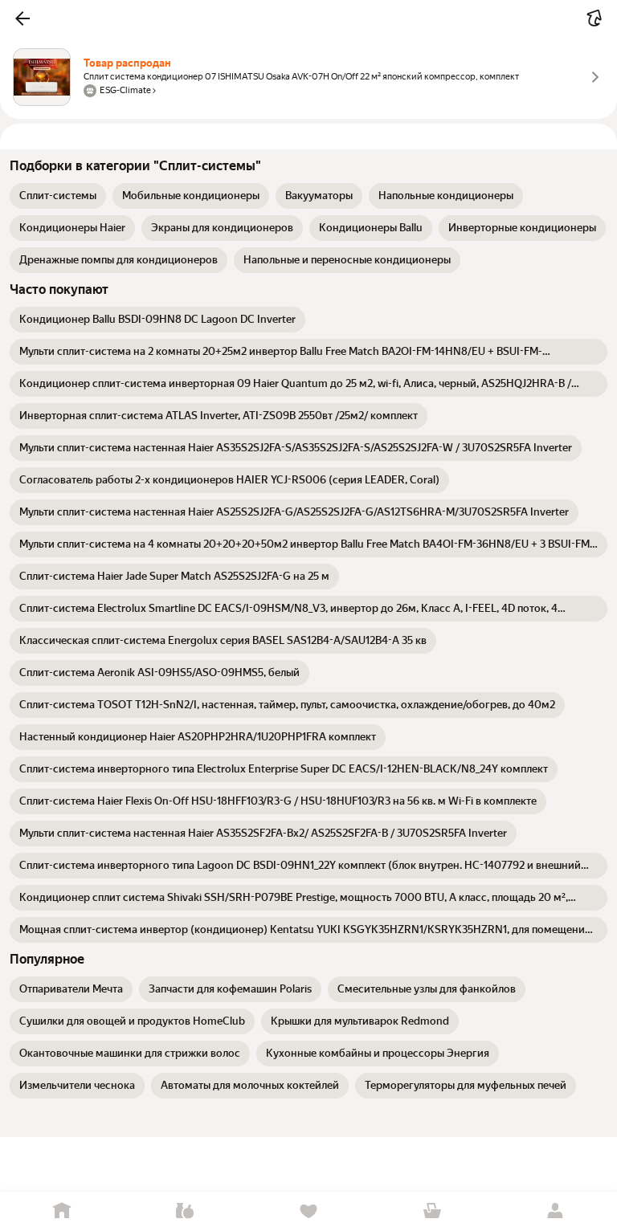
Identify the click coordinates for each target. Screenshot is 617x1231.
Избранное (308, 1211)
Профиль (555, 1211)
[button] (22, 18)
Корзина (432, 1211)
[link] (58, 196)
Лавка (185, 1211)
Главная (62, 1211)
